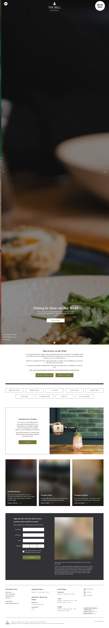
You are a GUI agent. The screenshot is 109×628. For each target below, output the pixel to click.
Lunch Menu (24, 396)
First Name (18, 529)
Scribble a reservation (44, 375)
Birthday (18, 546)
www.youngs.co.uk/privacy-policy (82, 572)
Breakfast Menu (14, 390)
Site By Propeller (99, 621)
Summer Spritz (34, 390)
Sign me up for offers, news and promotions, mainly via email (33, 551)
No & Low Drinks (84, 396)
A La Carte (54, 390)
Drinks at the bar (64, 375)
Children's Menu (44, 396)
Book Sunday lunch (50, 320)
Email (19, 540)
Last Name (18, 535)
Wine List (64, 396)
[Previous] (4, 172)
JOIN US (27, 442)
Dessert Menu (94, 390)
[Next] (105, 172)
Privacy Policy (81, 562)
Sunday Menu (74, 390)
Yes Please (31, 557)
